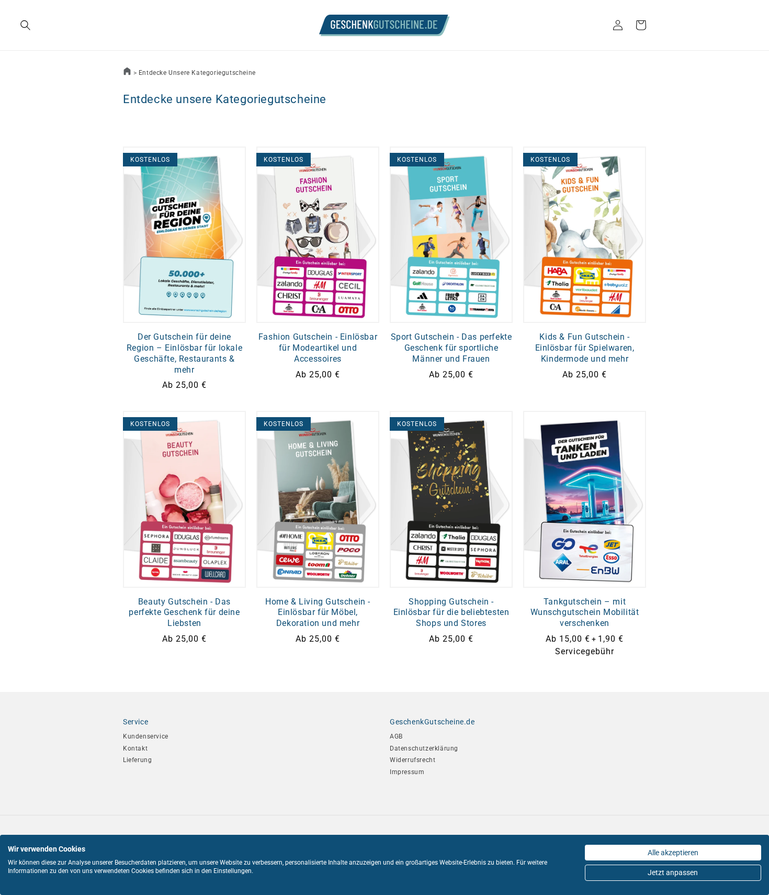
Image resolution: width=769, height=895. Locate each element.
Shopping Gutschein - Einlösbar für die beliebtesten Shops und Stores (451, 613)
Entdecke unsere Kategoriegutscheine (197, 72)
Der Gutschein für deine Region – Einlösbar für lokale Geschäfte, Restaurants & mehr (184, 353)
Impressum (407, 772)
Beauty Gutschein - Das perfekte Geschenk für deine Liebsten (184, 613)
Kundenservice (145, 736)
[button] (66, 25)
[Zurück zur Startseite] (127, 72)
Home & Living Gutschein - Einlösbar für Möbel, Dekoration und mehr (317, 613)
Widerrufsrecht (412, 760)
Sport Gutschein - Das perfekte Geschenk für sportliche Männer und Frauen (451, 348)
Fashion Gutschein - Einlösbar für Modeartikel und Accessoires (317, 348)
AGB (396, 736)
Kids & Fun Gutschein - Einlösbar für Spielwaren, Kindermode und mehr (585, 348)
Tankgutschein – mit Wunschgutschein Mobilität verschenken (584, 613)
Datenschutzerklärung (424, 748)
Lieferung (137, 760)
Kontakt (135, 748)
